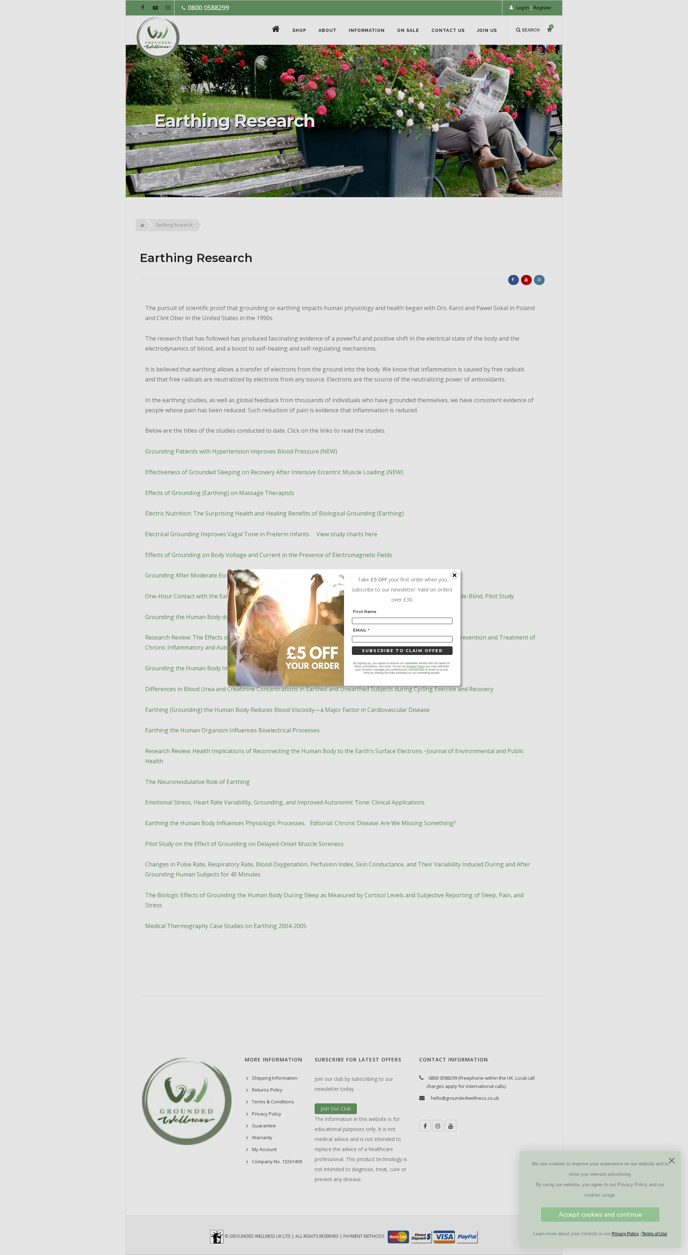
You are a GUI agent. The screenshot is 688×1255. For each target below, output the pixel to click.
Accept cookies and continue (600, 1214)
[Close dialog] (671, 1160)
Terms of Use (654, 1233)
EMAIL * (361, 630)
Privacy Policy (625, 1233)
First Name (365, 611)
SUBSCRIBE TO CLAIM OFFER (402, 650)
